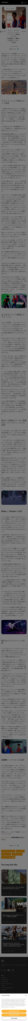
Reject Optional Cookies (14, 1014)
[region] (14, 1007)
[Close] (26, 995)
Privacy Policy (12, 1007)
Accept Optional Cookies (14, 1011)
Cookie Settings (14, 1018)
